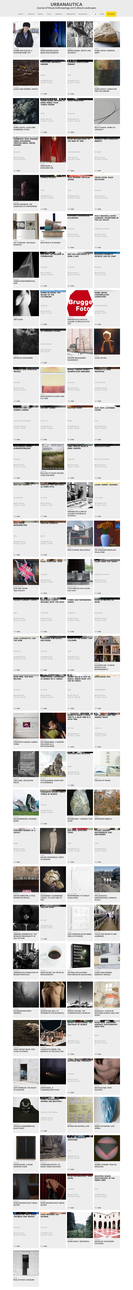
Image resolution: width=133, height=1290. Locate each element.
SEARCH (112, 14)
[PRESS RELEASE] (53, 78)
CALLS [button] (49, 14)
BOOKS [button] (40, 14)
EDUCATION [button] (83, 14)
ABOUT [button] (20, 14)
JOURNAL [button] (58, 14)
